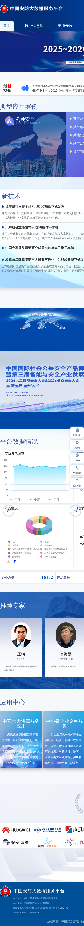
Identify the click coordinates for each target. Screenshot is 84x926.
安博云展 (65, 25)
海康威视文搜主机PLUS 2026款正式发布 (34, 206)
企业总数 (8, 577)
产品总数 (63, 577)
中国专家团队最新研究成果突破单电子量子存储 (39, 247)
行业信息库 (34, 25)
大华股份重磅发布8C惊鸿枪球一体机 (31, 227)
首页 (7, 25)
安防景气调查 (14, 453)
